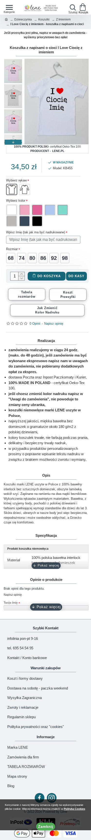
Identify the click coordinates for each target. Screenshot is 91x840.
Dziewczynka (23, 19)
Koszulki (44, 19)
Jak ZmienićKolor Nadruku (47, 310)
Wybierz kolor (15, 200)
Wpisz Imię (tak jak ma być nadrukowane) (35, 232)
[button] (13, 61)
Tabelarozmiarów (26, 294)
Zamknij (45, 826)
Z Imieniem (63, 19)
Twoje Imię (11, 602)
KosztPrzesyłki (68, 294)
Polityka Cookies (74, 808)
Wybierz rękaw (16, 180)
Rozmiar (12, 249)
